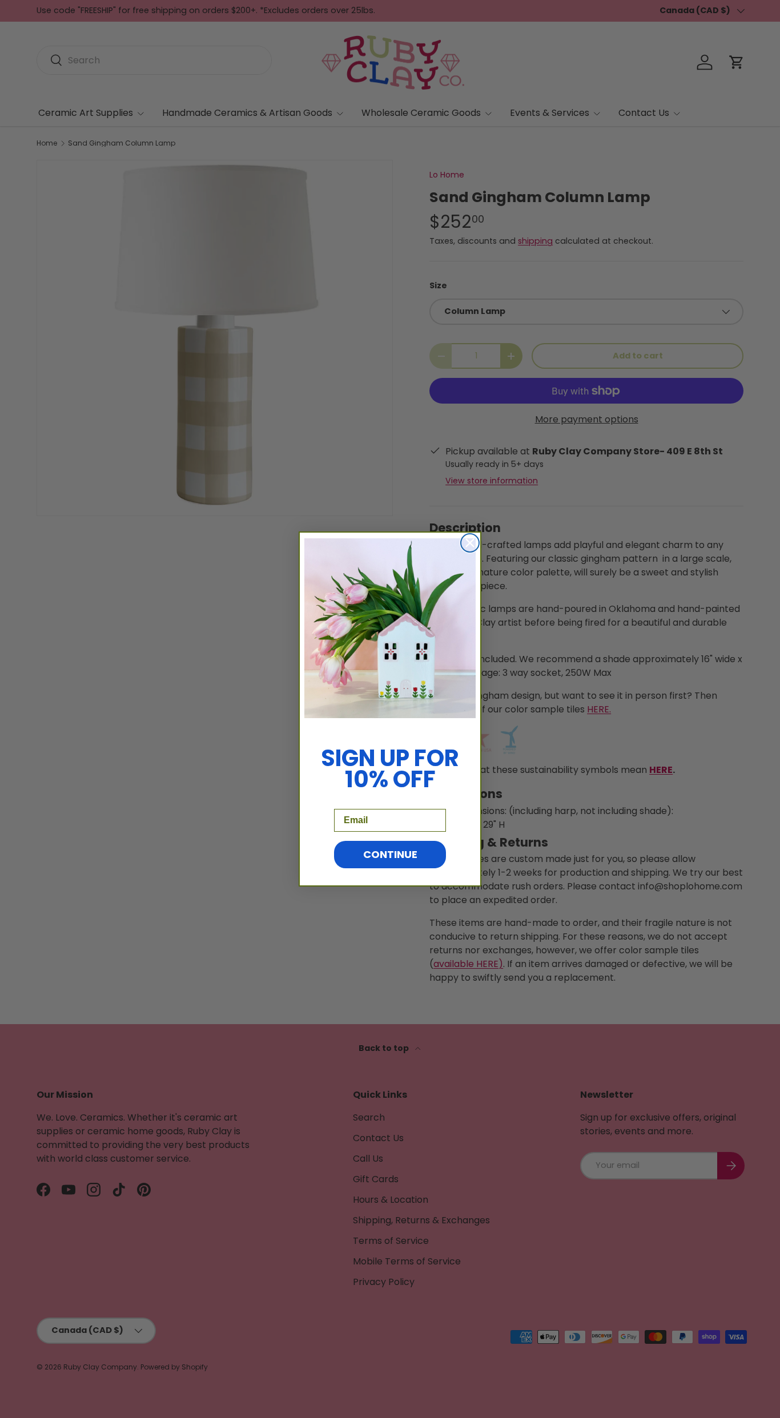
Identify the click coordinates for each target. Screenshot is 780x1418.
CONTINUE (390, 854)
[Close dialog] (470, 543)
